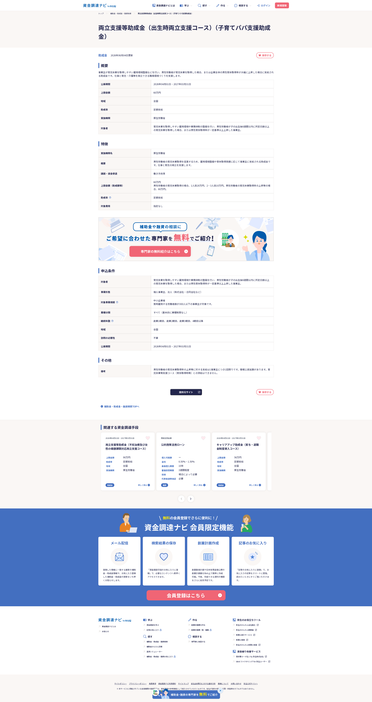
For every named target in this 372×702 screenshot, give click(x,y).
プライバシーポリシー (138, 683)
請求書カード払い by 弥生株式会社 (250, 656)
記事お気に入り (153, 630)
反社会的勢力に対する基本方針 (203, 683)
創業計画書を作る (198, 625)
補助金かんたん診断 (154, 646)
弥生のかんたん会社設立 (245, 625)
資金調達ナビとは (165, 5)
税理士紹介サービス (244, 635)
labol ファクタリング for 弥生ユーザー (251, 661)
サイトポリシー (120, 683)
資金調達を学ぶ (153, 625)
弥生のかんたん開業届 (245, 630)
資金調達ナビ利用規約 (167, 683)
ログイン (265, 5)
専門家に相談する (198, 641)
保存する (266, 55)
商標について (223, 683)
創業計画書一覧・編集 (200, 630)
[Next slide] (190, 498)
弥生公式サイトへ (251, 683)
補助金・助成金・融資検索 (120, 13)
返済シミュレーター (154, 651)
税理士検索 (240, 640)
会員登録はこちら (186, 595)
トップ (101, 13)
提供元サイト (186, 392)
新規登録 (282, 5)
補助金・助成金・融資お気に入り (160, 656)
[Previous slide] (181, 498)
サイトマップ (183, 683)
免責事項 (152, 683)
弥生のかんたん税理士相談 (246, 645)
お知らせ (105, 631)
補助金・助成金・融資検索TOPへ (121, 406)
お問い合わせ (236, 683)
